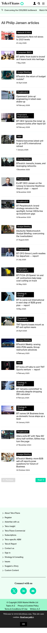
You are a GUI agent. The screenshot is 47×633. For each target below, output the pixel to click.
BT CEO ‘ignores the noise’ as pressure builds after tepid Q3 (31, 122)
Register (8, 517)
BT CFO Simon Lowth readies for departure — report (30, 254)
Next (42, 479)
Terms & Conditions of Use (16, 609)
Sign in (7, 553)
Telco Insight (10, 526)
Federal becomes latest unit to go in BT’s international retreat (29, 143)
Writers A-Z (35, 609)
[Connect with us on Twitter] (14, 591)
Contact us (9, 548)
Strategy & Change (21, 294)
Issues (7, 561)
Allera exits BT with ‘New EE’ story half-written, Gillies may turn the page (30, 439)
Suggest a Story (11, 566)
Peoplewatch (22, 92)
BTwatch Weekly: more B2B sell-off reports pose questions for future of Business (29, 462)
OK (23, 624)
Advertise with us (12, 522)
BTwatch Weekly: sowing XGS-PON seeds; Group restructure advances (28, 347)
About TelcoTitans (12, 513)
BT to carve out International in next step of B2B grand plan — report (30, 303)
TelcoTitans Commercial (15, 531)
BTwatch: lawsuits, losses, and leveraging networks (31, 164)
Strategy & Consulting (14, 557)
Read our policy (27, 617)
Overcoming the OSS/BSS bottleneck (20, 10)
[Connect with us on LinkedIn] (23, 591)
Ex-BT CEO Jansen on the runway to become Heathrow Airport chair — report (30, 186)
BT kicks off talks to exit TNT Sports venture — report (30, 368)
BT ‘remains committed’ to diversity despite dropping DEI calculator (29, 392)
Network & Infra (24, 32)
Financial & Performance (22, 116)
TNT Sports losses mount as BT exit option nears (30, 325)
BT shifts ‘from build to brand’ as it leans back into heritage (30, 58)
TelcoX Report (11, 544)
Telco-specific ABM (13, 539)
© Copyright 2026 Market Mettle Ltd (22, 602)
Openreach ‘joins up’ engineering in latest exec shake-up (28, 99)
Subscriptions (10, 535)
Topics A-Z (10, 606)
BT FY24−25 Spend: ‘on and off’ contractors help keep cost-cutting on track (29, 278)
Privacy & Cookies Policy (28, 606)
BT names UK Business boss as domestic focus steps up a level (30, 416)
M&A (19, 136)
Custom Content (12, 570)
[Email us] (33, 591)
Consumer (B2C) (24, 52)
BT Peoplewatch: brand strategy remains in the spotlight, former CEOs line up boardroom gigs (29, 209)
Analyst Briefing (24, 72)
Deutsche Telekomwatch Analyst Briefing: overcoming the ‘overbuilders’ (30, 234)
